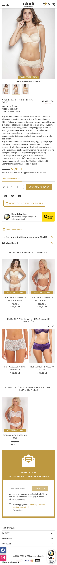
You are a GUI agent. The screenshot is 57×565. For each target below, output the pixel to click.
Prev (48, 325)
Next (52, 325)
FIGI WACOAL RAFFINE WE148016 (15, 368)
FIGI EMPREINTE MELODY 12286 (42, 368)
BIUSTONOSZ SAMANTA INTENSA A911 (42, 299)
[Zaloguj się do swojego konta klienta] (7, 4)
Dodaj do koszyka (39, 186)
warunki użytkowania (36, 504)
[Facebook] (3, 550)
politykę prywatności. (22, 507)
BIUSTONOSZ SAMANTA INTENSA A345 (15, 299)
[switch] (51, 561)
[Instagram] (3, 558)
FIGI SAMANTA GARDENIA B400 (15, 436)
